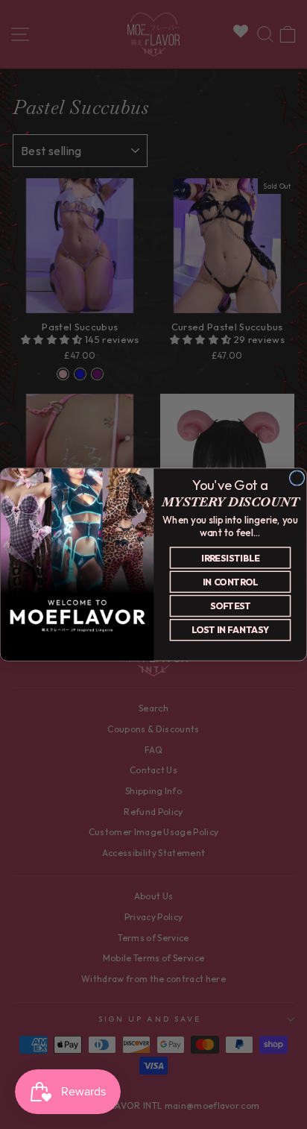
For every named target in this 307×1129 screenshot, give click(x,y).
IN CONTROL (230, 582)
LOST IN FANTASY (231, 629)
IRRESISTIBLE (230, 557)
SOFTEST (230, 605)
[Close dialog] (296, 478)
